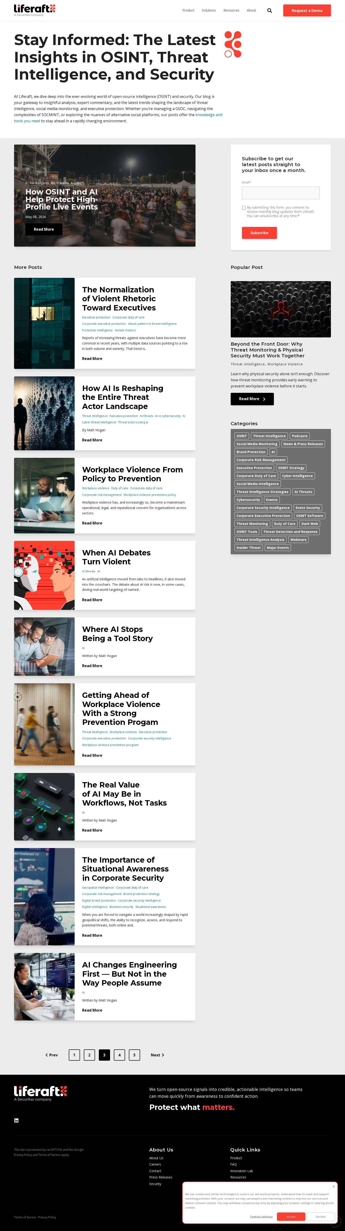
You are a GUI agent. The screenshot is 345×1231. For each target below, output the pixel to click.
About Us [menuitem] (156, 1158)
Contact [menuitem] (155, 1171)
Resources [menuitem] (238, 1177)
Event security (39, 183)
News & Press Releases (303, 444)
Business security (122, 907)
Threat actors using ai (133, 422)
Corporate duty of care (128, 317)
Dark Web (310, 523)
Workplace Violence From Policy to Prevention (132, 474)
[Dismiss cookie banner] (333, 1187)
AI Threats (303, 491)
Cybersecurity (248, 499)
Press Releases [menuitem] (160, 1177)
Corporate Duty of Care (256, 476)
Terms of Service (49, 1155)
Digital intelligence (95, 907)
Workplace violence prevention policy (149, 495)
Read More (44, 229)
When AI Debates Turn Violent (116, 557)
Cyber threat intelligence (99, 422)
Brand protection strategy (141, 894)
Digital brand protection (99, 900)
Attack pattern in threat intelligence (152, 324)
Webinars (299, 539)
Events (272, 499)
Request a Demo (307, 10)
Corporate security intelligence (149, 738)
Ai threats (146, 416)
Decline (321, 1216)
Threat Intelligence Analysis (260, 539)
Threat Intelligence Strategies (262, 491)
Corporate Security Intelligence (263, 507)
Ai (26, 183)
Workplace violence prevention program (110, 745)
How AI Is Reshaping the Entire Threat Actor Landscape (122, 397)
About (251, 10)
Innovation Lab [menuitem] (241, 1171)
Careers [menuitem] (155, 1164)
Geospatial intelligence (98, 888)
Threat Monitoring (252, 523)
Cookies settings (261, 1216)
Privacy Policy (23, 1155)
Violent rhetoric (125, 330)
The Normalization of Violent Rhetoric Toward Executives (119, 298)
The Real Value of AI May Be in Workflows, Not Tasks (124, 793)
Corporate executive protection (104, 324)
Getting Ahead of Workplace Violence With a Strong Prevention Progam (121, 709)
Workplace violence (95, 488)
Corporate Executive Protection (263, 515)
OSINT (242, 436)
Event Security (308, 507)
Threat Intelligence (269, 436)
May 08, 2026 (35, 216)
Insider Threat (249, 547)
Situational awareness (150, 907)
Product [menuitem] (236, 1158)
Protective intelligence (97, 330)
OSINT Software (309, 515)
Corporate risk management (102, 495)
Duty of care (119, 488)
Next (155, 1055)
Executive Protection (254, 468)
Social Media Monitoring (257, 444)
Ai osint (76, 183)
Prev (53, 1055)
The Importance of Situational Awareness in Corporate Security (125, 869)
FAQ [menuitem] (233, 1164)
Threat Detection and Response (290, 531)
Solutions (209, 10)
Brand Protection (251, 452)
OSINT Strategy (291, 468)
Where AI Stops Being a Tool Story (117, 634)
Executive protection (96, 317)
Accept (291, 1216)
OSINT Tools (247, 531)
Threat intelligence (95, 416)
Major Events (278, 547)
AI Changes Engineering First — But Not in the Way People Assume (129, 973)
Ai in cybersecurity (168, 416)
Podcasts (300, 436)
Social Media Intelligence (258, 484)
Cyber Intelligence (297, 476)
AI (273, 452)
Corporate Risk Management (261, 460)
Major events (60, 183)
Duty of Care (284, 523)
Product (188, 10)
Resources (231, 10)
